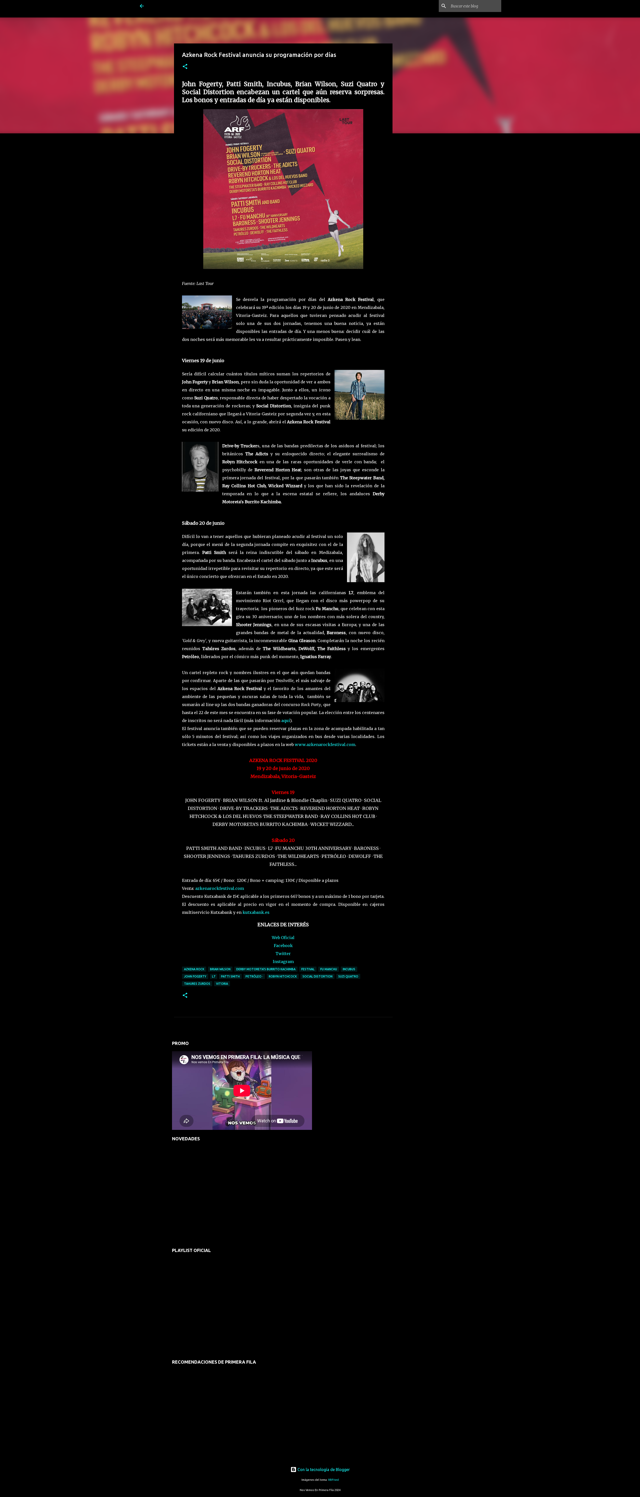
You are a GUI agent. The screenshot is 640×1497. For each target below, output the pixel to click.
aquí (285, 720)
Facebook (283, 945)
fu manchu (328, 969)
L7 (213, 976)
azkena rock (194, 969)
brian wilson (220, 969)
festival (307, 969)
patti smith (230, 976)
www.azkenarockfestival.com (325, 744)
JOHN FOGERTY (195, 976)
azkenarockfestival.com (219, 888)
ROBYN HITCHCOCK (283, 976)
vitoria (222, 983)
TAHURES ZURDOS (197, 983)
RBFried (333, 1479)
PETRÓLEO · (254, 976)
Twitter (283, 953)
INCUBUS (349, 969)
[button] (185, 66)
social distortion (317, 976)
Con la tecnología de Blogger (323, 1469)
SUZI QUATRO (348, 976)
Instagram (283, 961)
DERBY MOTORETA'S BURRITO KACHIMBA (266, 969)
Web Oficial (283, 937)
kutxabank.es (256, 912)
